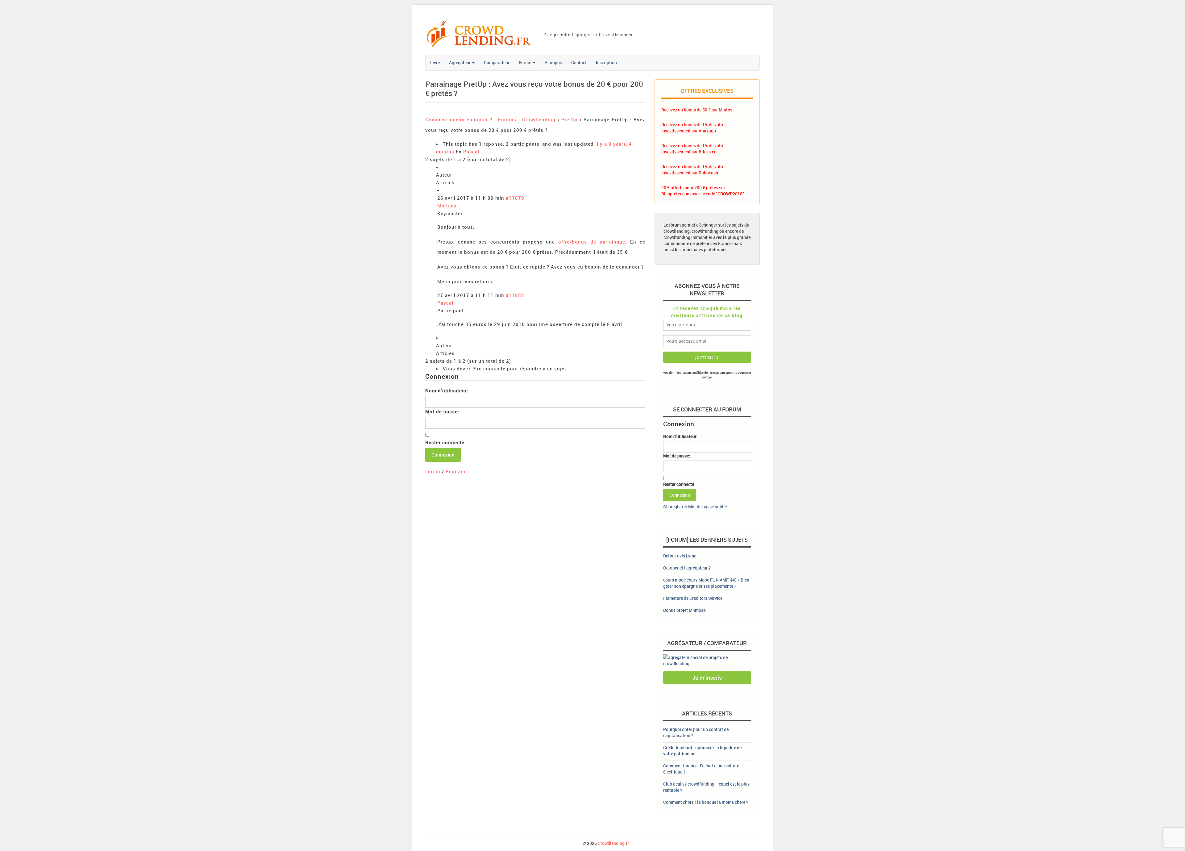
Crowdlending (538, 119)
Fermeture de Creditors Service (692, 598)
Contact (579, 62)
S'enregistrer (675, 507)
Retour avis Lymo (679, 556)
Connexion (443, 455)
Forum (525, 62)
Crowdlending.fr (613, 843)
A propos (553, 62)
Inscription (606, 62)
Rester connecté (444, 442)
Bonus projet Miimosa (684, 610)
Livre (435, 62)
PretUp (569, 119)
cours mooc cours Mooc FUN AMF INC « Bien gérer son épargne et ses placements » (706, 583)
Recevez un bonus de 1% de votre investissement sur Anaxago (692, 128)
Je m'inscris (707, 677)
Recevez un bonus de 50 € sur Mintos (696, 110)
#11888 (515, 295)
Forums (507, 119)
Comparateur (496, 62)
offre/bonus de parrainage (591, 242)
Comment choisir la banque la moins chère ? (705, 802)
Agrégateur (460, 62)
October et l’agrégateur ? (687, 568)
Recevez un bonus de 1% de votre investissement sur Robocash (692, 170)
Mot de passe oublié (707, 507)
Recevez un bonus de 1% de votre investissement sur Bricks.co (692, 149)
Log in (432, 471)
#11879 (515, 198)
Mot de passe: (442, 411)
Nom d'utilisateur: (446, 390)
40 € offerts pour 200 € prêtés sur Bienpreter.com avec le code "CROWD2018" (702, 191)
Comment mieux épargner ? (458, 119)
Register (456, 471)
